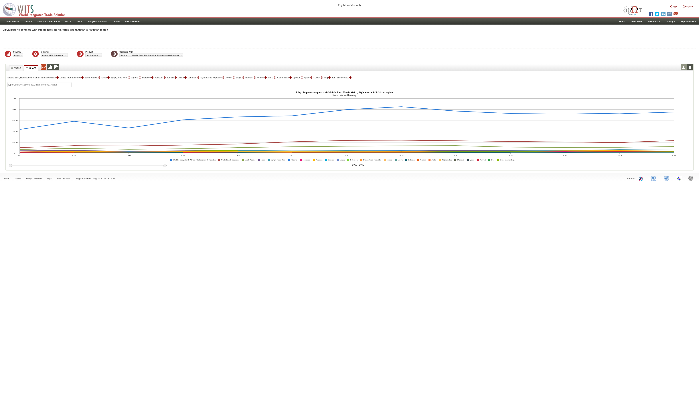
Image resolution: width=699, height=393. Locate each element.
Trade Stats (11, 21)
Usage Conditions (34, 178)
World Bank (691, 178)
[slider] (87, 165)
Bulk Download (132, 21)
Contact (17, 178)
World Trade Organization (679, 178)
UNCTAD (654, 178)
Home (622, 21)
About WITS (636, 21)
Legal (49, 178)
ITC (641, 178)
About (6, 178)
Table (17, 68)
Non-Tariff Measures (47, 21)
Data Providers (63, 178)
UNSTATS (666, 178)
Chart (32, 68)
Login (675, 6)
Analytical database (97, 21)
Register (689, 6)
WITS (36, 9)
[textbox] (39, 84)
